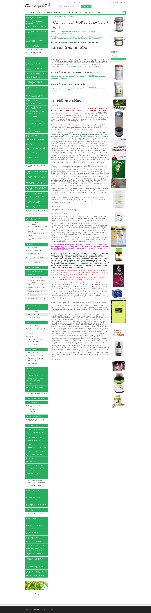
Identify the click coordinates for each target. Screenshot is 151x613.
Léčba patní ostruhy (32, 441)
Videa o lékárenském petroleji (36, 140)
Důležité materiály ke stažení (35, 92)
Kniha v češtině (33, 344)
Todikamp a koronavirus (34, 542)
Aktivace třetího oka (33, 522)
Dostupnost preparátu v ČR (54, 12)
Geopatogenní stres (34, 485)
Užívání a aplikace (103, 12)
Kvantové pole (31, 518)
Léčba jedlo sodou (32, 268)
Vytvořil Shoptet (122, 609)
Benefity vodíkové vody (35, 296)
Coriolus (29, 372)
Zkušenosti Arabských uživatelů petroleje (33, 46)
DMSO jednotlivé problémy (36, 328)
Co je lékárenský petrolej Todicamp (80, 12)
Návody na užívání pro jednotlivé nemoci (33, 107)
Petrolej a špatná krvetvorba (35, 123)
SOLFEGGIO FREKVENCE (33, 497)
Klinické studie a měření (36, 285)
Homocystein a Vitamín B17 (36, 257)
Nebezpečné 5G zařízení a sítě (36, 451)
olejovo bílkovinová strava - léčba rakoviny (34, 206)
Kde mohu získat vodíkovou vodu (37, 288)
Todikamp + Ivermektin (35, 50)
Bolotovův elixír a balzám (35, 576)
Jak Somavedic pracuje (35, 480)
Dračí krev (29, 368)
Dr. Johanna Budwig (34, 213)
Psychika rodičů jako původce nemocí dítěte (36, 505)
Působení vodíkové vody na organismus (37, 281)
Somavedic (29, 477)
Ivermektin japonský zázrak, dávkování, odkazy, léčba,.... (35, 549)
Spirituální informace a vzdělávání (34, 509)
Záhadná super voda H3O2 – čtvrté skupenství (35, 567)
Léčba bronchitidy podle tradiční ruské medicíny (34, 379)
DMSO (28, 322)
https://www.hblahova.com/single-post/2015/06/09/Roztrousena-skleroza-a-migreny (78, 77)
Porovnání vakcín (32, 462)
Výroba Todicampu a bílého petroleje (35, 135)
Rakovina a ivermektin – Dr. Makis (35, 59)
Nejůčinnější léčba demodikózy (34, 410)
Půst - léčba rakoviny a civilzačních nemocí (33, 201)
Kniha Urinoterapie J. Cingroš (37, 227)
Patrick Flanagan (31, 501)
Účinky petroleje (31, 116)
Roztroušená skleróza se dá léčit (35, 433)
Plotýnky (29, 383)
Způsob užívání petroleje (34, 103)
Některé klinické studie (35, 355)
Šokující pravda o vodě (33, 305)
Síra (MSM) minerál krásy (36, 358)
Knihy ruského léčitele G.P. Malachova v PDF (35, 127)
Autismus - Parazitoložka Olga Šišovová (36, 420)
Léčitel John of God (32, 473)
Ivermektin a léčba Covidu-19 (35, 545)
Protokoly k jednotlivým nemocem (34, 144)
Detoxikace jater (31, 390)
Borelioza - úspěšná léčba (35, 375)
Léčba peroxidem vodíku (34, 271)
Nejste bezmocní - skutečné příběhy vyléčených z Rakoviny (36, 183)
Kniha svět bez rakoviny (35, 260)
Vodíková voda (31, 275)
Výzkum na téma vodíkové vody (36, 292)
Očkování (29, 444)
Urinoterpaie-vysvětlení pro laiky (37, 238)
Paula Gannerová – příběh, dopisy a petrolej (35, 41)
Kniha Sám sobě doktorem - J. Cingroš (37, 230)
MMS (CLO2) (29, 458)
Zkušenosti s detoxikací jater (37, 394)
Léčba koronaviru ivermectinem (32, 537)
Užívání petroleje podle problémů (34, 153)
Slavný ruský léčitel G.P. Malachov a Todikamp (34, 77)
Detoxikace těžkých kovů (34, 387)
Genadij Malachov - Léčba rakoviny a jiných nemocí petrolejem (34, 82)
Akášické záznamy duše (33, 529)
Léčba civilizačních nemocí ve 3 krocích (36, 172)
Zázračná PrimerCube (33, 490)
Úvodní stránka (27, 12)
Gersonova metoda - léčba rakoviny (35, 197)
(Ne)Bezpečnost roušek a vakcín (34, 554)
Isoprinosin (30, 563)
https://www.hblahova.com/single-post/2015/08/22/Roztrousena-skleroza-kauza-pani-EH (78, 89)
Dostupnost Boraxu (34, 317)
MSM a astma (32, 361)
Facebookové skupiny (33, 132)
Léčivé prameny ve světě (35, 278)
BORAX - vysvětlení (34, 314)
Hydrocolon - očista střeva (35, 429)
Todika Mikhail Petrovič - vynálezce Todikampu (34, 22)
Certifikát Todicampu (33, 157)
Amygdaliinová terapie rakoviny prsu (35, 254)
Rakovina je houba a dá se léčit (34, 161)
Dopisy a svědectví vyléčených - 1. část (36, 27)
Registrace (123, 2)
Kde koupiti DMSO (33, 342)
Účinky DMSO (32, 336)
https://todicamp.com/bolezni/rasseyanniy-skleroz (82, 39)
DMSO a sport (32, 331)
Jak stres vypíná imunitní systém (36, 448)
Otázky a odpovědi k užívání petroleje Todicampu (35, 112)
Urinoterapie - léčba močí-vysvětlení (33, 218)
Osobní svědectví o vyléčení (37, 210)
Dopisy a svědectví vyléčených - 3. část (36, 36)
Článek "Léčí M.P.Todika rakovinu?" (33, 64)
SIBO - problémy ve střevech (35, 426)
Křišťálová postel (32, 494)
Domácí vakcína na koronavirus (32, 533)
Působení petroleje (32, 120)
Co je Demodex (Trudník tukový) (35, 406)
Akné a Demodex (31, 402)
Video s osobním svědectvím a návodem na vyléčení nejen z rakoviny (36, 188)
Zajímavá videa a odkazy (34, 455)
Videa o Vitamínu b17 (34, 263)
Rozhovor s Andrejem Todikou (36, 73)
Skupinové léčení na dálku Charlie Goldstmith (35, 469)
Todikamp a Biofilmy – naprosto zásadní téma (35, 53)
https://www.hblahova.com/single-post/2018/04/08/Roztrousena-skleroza (73, 32)
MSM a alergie (32, 363)
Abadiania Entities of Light (35, 525)
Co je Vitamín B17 (33, 247)
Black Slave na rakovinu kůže (36, 399)
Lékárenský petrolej (37, 5)
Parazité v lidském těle (33, 416)
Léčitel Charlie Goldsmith (35, 465)
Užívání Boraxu (33, 312)
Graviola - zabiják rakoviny (35, 193)
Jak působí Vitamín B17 (35, 250)
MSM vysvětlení (33, 352)
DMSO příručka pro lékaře (36, 333)
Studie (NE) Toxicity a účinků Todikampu (35, 87)
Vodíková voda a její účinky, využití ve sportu (37, 299)
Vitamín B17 (30, 244)
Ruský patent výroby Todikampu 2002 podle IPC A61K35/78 (36, 571)
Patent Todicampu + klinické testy (35, 148)
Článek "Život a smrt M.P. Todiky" (34, 69)
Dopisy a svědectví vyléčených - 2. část (36, 31)
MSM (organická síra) (33, 349)
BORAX (28, 308)
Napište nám (35, 12)
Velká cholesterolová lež (35, 437)
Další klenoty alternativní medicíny (36, 166)
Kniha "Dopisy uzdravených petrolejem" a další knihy (35, 96)
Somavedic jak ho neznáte (36, 483)
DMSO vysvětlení (33, 325)
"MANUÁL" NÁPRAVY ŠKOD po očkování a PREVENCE (34, 558)
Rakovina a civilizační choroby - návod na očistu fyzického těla (36, 178)
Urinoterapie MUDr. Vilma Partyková (36, 234)
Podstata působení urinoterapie (34, 223)
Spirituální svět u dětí (35, 513)
